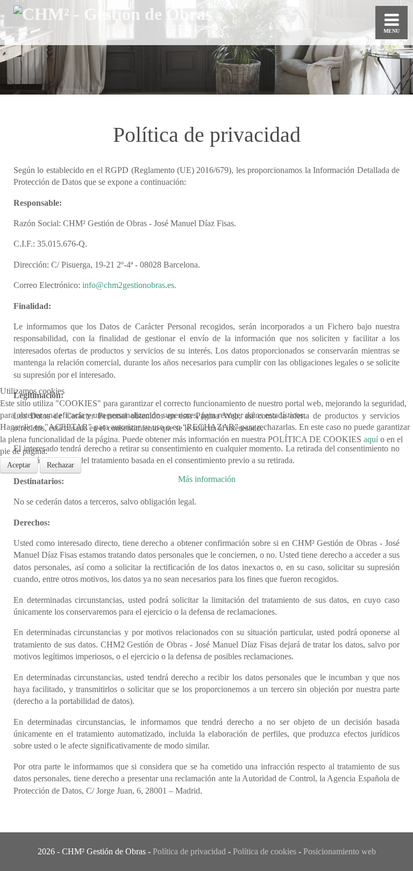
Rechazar (60, 465)
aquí (371, 439)
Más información (207, 479)
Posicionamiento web (339, 851)
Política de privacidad (189, 851)
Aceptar (19, 465)
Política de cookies (264, 851)
